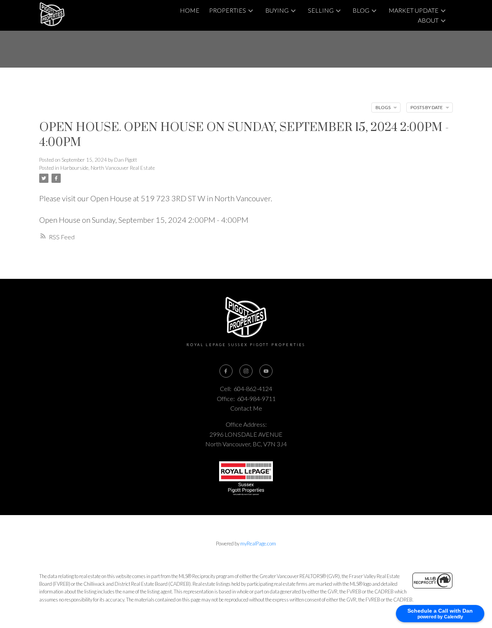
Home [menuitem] (189, 10)
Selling (321, 10)
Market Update (414, 10)
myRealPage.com (258, 543)
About (428, 20)
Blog (360, 10)
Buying (277, 10)
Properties (227, 10)
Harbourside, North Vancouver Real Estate (107, 168)
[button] (226, 371)
